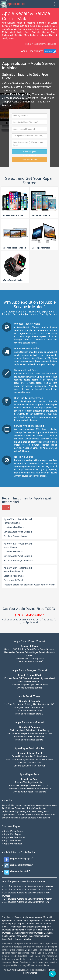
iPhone (31, 26)
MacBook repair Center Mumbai (27, 933)
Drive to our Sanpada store (28, 739)
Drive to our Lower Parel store (28, 765)
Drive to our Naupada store (28, 713)
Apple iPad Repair (12, 834)
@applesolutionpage (20, 858)
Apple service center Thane (15, 920)
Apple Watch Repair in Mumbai (16, 939)
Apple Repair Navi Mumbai (29, 722)
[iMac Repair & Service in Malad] (44, 235)
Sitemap (33, 973)
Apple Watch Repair (13, 843)
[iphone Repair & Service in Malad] (15, 202)
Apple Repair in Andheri (23, 923)
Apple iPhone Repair (13, 831)
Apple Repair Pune (29, 774)
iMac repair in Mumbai (39, 936)
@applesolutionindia (19, 865)
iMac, (54, 26)
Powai (29, 435)
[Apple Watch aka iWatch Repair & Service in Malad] (15, 267)
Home (28, 44)
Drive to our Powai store (28, 661)
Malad (40, 435)
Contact (28, 950)
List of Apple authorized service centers (24, 881)
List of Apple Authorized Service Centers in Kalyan (28, 899)
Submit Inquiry (29, 152)
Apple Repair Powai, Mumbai (29, 641)
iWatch (9, 29)
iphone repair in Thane (22, 929)
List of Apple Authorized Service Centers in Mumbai (28, 886)
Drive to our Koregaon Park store (28, 791)
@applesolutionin (18, 871)
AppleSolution (16, 4)
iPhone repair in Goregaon (22, 926)
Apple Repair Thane (29, 696)
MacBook (46, 26)
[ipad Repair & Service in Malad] (44, 202)
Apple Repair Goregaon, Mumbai (29, 670)
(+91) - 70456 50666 (29, 615)
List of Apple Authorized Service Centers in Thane (27, 889)
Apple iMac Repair (12, 840)
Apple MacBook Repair (15, 837)
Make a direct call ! (29, 159)
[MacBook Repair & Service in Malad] (15, 235)
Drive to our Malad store (28, 687)
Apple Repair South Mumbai (29, 748)
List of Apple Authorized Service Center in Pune (26, 902)
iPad (38, 26)
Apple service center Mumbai (37, 917)
